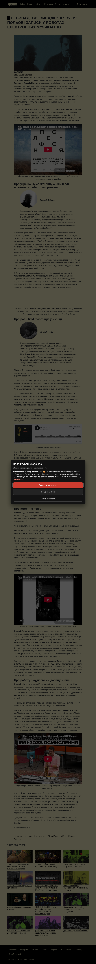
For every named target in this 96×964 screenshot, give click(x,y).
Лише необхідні (48, 499)
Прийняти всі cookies (48, 485)
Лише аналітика (48, 492)
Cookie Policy (18, 479)
